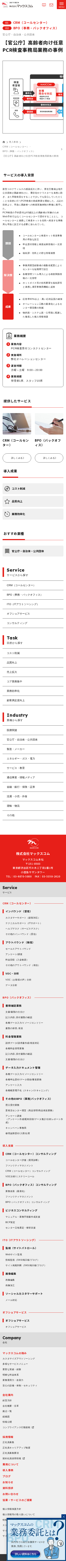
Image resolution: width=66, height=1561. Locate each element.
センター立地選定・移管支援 (21, 1227)
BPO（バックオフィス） (17, 997)
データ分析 (11, 985)
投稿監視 (22, 1260)
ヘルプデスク (23, 928)
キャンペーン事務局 (16, 1128)
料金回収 (17, 959)
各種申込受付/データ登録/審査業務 (23, 1079)
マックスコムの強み (15, 1353)
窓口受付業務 (12, 1105)
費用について (11, 1464)
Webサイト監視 (14, 1254)
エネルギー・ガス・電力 (21, 758)
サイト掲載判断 (26, 1265)
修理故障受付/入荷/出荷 (18, 1133)
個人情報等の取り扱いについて (19, 1514)
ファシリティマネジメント (19, 1165)
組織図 (6, 1416)
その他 (10, 815)
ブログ (7, 1476)
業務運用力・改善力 (13, 1380)
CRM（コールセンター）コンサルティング (28, 1171)
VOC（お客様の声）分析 (18, 979)
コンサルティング (17, 623)
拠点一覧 (7, 1411)
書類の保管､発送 (14, 1028)
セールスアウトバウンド (18, 949)
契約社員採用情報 (12, 1458)
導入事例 (13, 142)
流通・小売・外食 (17, 796)
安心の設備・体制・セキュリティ (20, 1385)
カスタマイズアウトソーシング (19, 1358)
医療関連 (12, 730)
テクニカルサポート (24, 923)
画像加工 (10, 1285)
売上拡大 (12, 672)
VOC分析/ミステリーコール (20, 1176)
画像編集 (10, 1280)
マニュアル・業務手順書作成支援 (23, 1217)
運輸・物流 (13, 805)
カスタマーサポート (23, 917)
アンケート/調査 (14, 954)
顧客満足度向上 (16, 700)
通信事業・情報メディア (21, 777)
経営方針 (7, 1400)
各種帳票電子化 (28, 1090)
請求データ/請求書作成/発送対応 (22, 1043)
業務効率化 (13, 690)
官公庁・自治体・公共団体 (22, 739)
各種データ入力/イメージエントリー (24, 1023)
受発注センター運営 (30, 1110)
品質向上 (12, 662)
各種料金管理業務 (15, 1048)
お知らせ (8, 1482)
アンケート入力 (14, 1085)
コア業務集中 (14, 681)
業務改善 (16, 1191)
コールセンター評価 (23, 1160)
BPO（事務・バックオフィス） (19, 151)
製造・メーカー (16, 749)
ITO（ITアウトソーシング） (23, 604)
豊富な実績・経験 (12, 1369)
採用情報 (8, 1437)
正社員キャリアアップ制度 (16, 1447)
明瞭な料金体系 (11, 1375)
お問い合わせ (11, 1494)
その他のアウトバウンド (23, 965)
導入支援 (8, 1145)
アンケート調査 (34, 1119)
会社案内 (8, 1395)
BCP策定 (10, 1222)
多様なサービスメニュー (15, 1364)
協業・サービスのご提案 (17, 1500)
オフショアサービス (18, 613)
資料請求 (8, 1488)
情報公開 (7, 1422)
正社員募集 (8, 1442)
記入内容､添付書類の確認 (19, 1017)
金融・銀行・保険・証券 (21, 786)
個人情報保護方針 (12, 1509)
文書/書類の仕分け (15, 1012)
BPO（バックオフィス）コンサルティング (28, 1202)
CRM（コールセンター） (16, 146)
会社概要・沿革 (11, 1406)
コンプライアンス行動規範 (16, 1427)
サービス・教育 (16, 768)
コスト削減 (13, 653)
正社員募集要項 (11, 1453)
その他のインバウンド (22, 934)
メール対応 (11, 1300)
